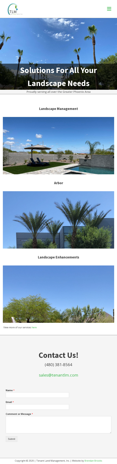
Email (10, 402)
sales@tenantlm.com (58, 375)
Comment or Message (19, 414)
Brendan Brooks (93, 460)
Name (10, 390)
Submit (11, 439)
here (34, 327)
